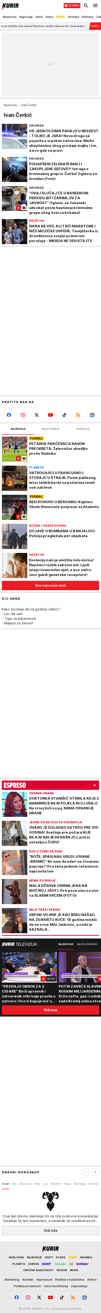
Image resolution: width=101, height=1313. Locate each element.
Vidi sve (50, 1010)
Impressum (44, 1279)
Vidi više (51, 1230)
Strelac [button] (93, 1183)
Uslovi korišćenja (56, 1286)
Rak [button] (37, 1183)
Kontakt (28, 1279)
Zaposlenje (79, 1286)
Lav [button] (45, 1183)
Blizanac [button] (25, 1183)
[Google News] (92, 415)
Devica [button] (56, 1183)
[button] (95, 1172)
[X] (36, 415)
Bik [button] (14, 1183)
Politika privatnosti (27, 1286)
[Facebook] (9, 415)
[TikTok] (64, 415)
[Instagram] (23, 415)
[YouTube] (50, 415)
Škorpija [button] (79, 1183)
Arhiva (92, 1279)
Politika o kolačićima (69, 1279)
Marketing (12, 1279)
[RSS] (78, 415)
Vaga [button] (67, 1183)
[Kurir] (9, 5)
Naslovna (10, 105)
